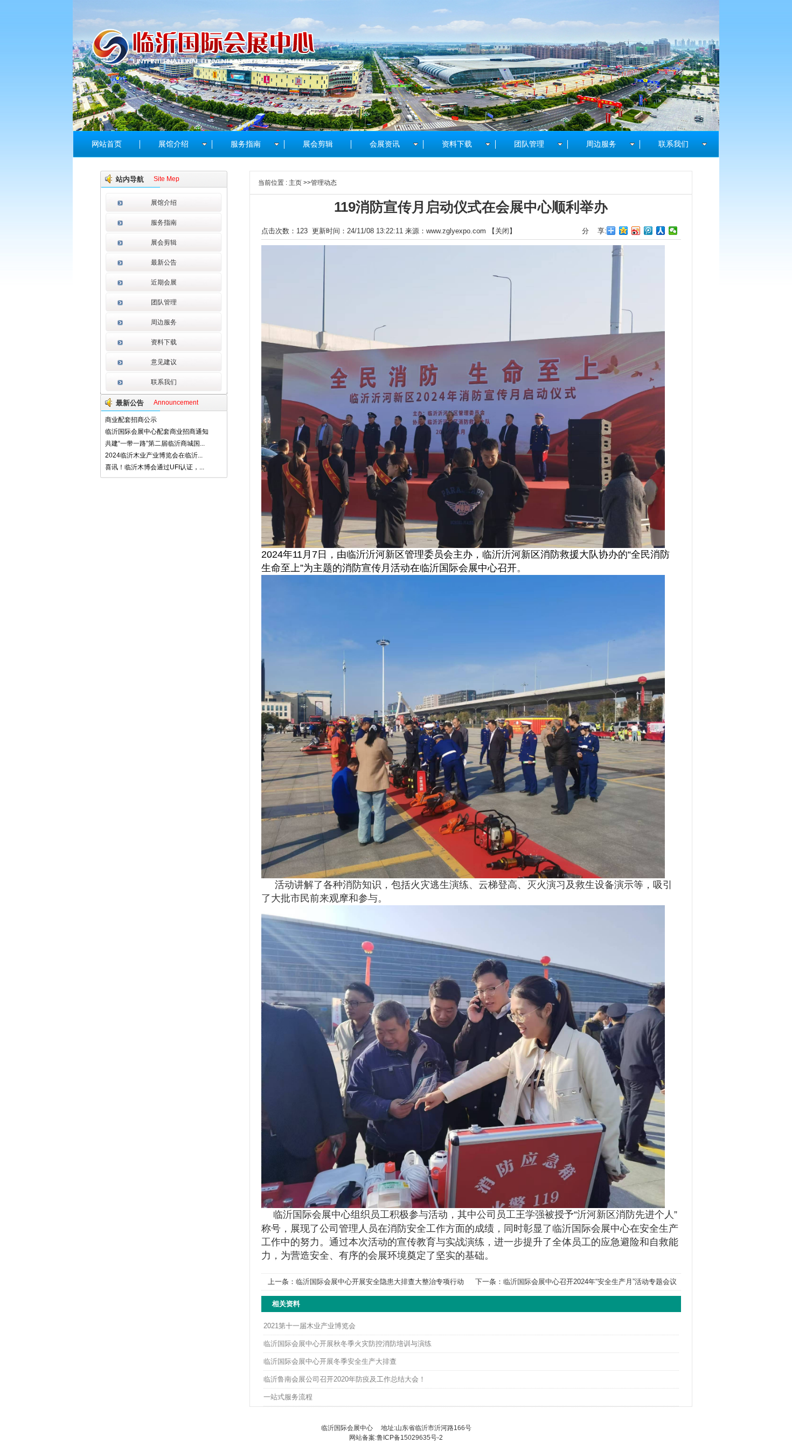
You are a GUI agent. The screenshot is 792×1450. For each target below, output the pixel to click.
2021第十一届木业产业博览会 (309, 1326)
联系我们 (164, 382)
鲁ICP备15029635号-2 (410, 1437)
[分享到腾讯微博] (648, 230)
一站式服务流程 (287, 1397)
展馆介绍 (164, 202)
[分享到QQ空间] (623, 230)
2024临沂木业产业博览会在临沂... (154, 443)
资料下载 (164, 342)
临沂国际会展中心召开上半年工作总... (159, 467)
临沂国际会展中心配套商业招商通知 (157, 420)
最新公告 (164, 262)
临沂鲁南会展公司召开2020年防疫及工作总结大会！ (344, 1379)
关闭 (502, 231)
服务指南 (164, 222)
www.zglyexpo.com (456, 231)
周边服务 (164, 322)
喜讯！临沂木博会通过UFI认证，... (154, 455)
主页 (295, 182)
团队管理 (164, 302)
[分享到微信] (673, 230)
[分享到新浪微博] (636, 230)
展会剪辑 (164, 242)
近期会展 (164, 282)
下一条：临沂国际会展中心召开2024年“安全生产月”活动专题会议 (576, 1282)
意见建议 (164, 362)
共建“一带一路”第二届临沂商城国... (155, 431)
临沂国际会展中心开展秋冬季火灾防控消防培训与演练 (347, 1344)
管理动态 (324, 182)
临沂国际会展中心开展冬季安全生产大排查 (330, 1361)
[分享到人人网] (660, 230)
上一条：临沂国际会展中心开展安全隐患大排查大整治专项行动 (366, 1282)
